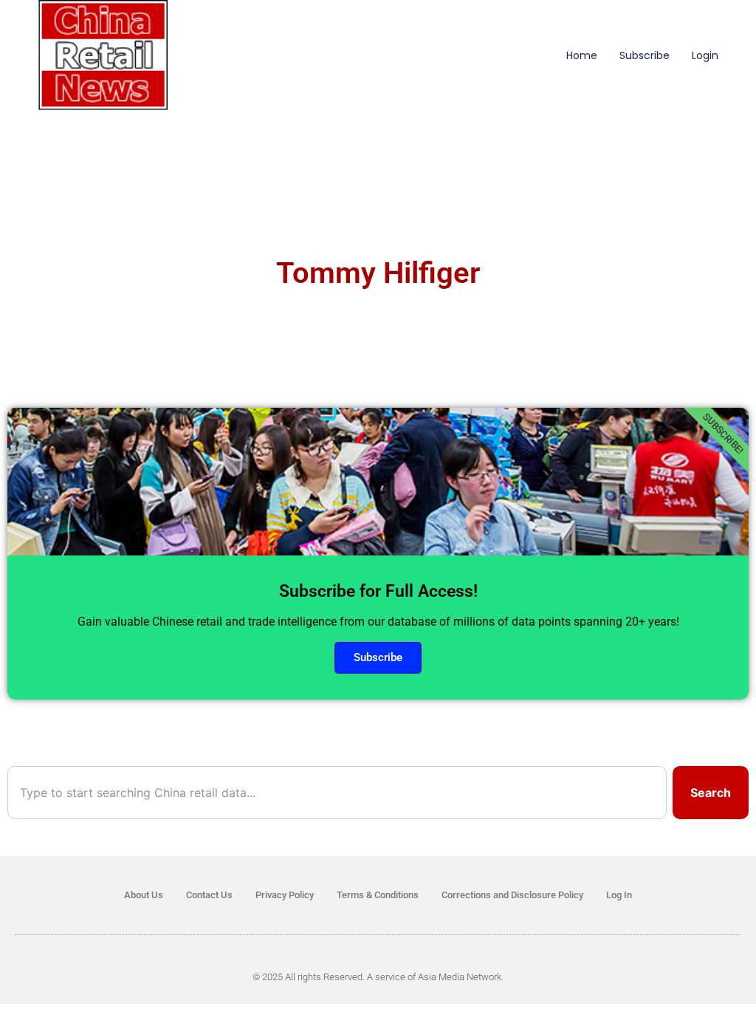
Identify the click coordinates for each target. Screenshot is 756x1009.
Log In (619, 894)
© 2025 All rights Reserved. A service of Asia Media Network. (378, 976)
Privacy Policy (284, 894)
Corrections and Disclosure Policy (512, 894)
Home (581, 55)
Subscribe (644, 55)
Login (705, 55)
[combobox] (337, 792)
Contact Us (209, 894)
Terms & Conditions (378, 894)
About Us (143, 894)
